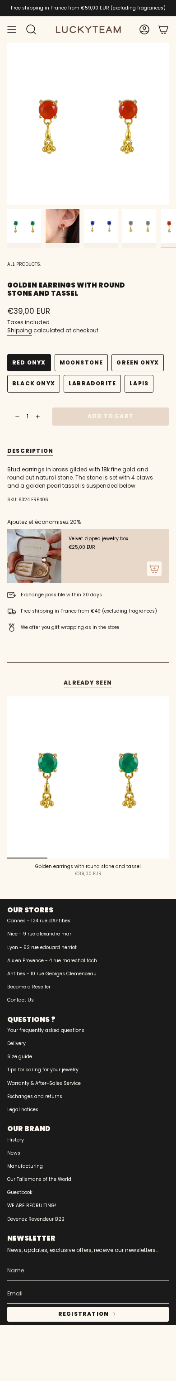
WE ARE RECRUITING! (31, 1205)
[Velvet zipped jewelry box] (34, 556)
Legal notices (22, 1109)
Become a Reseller (29, 986)
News (13, 1153)
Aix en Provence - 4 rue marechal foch (52, 960)
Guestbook (19, 1192)
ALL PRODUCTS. (24, 264)
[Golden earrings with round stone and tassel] (88, 777)
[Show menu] (12, 29)
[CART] (163, 29)
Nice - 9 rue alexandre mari (40, 933)
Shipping (19, 330)
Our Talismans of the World (39, 1179)
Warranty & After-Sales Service (44, 1083)
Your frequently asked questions (45, 1030)
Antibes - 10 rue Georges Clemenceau (52, 973)
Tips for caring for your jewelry (43, 1069)
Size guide (19, 1056)
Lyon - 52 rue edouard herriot (42, 947)
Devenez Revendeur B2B (36, 1219)
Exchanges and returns (34, 1096)
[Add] (154, 568)
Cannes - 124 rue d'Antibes (38, 920)
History (15, 1139)
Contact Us (20, 1000)
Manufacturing (25, 1166)
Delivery (16, 1043)
